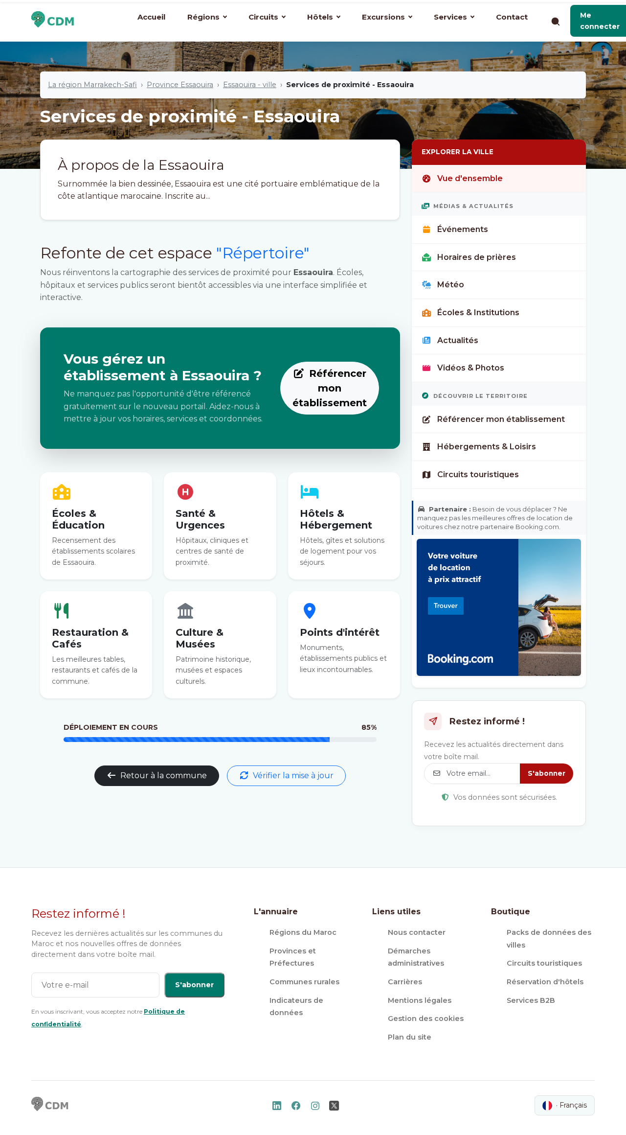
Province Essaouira (180, 84)
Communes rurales (304, 981)
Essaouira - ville (249, 84)
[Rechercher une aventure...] (555, 21)
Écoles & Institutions (478, 312)
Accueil (151, 17)
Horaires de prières (476, 257)
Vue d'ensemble (470, 178)
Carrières (405, 981)
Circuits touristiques (478, 474)
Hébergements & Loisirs (486, 446)
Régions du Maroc (302, 932)
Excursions (383, 17)
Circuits (263, 17)
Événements (462, 229)
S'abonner (546, 773)
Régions (203, 17)
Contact (512, 17)
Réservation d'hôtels (545, 981)
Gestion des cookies (426, 1018)
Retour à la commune (163, 775)
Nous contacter (417, 932)
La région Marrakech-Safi (92, 84)
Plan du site (409, 1037)
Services (450, 17)
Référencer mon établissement (329, 388)
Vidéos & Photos (470, 367)
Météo (450, 284)
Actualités (457, 340)
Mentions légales (419, 1000)
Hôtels (320, 17)
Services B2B (531, 1000)
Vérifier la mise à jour (293, 775)
